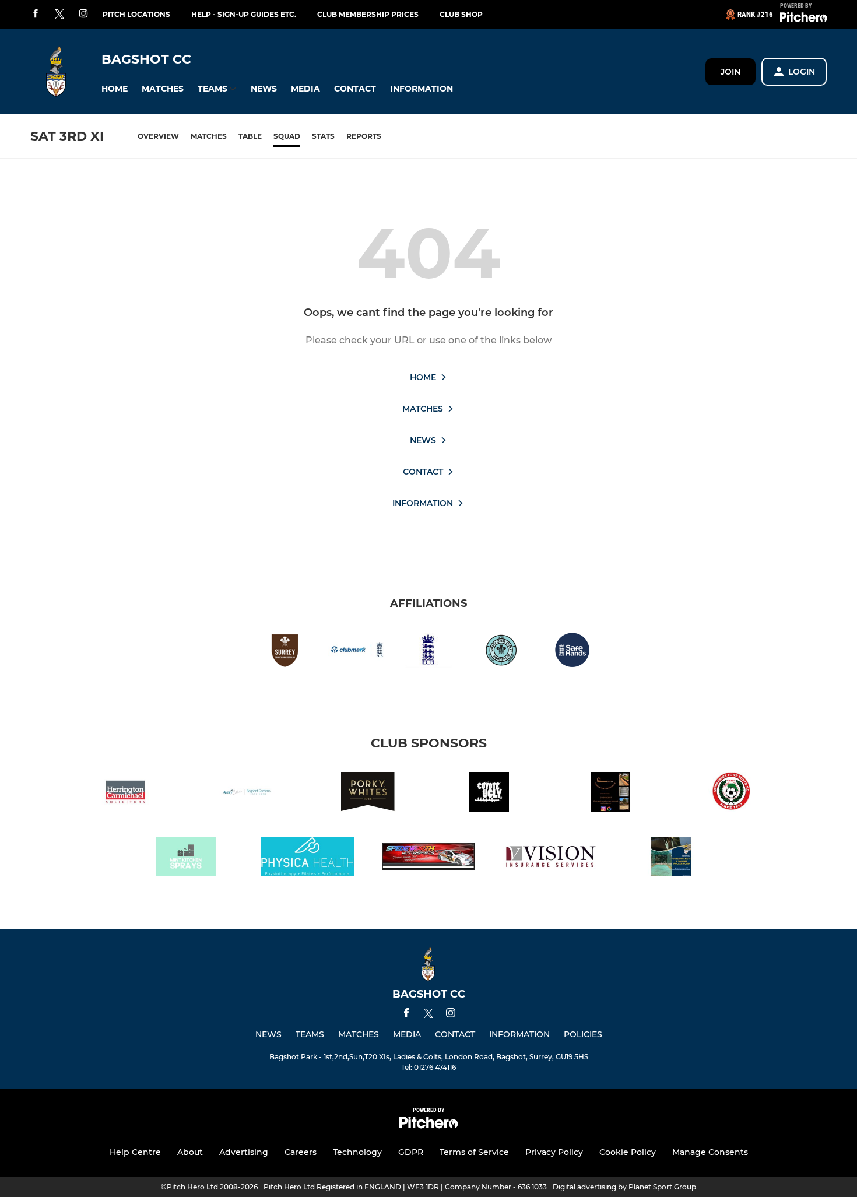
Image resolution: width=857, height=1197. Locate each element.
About (190, 1152)
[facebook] (35, 14)
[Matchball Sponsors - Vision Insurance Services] (549, 858)
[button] (114, 89)
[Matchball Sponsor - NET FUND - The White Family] (671, 858)
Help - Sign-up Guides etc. (243, 14)
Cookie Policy (627, 1152)
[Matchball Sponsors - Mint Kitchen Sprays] (186, 858)
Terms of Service (474, 1152)
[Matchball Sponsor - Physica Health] (307, 858)
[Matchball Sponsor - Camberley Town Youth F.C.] (731, 794)
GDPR (410, 1152)
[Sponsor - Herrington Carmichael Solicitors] (125, 794)
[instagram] (83, 14)
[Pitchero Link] (803, 19)
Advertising (243, 1152)
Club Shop (461, 14)
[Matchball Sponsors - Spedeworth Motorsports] (428, 858)
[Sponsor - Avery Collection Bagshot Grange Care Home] (246, 794)
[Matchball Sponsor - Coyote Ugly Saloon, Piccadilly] (489, 794)
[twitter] (59, 15)
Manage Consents (710, 1152)
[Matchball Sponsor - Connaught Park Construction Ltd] (610, 794)
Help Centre (135, 1152)
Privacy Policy (554, 1152)
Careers (301, 1152)
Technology (357, 1152)
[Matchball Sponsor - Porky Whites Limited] (368, 794)
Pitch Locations (136, 14)
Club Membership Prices (368, 14)
